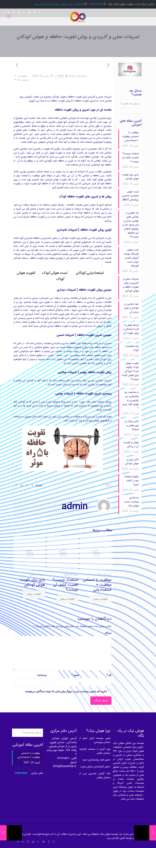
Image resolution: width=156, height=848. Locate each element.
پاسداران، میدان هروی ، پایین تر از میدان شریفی (59, 4)
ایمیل (75, 675)
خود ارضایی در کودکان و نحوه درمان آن (131, 308)
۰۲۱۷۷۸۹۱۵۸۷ (95, 4)
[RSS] (23, 842)
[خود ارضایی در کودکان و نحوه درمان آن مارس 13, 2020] (152, 832)
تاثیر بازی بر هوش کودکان (132, 461)
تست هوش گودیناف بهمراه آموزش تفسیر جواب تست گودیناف (131, 258)
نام (109, 675)
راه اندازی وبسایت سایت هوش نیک (131, 502)
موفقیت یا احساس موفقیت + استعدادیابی (97, 585)
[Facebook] (49, 842)
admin (60, 76)
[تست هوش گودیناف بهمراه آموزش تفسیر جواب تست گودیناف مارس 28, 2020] (3, 832)
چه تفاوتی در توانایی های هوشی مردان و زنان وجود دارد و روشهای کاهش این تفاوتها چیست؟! (131, 225)
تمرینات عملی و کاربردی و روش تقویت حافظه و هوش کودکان (131, 285)
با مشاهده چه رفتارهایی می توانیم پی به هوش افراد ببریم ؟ (131, 400)
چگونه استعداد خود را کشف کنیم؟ (131, 481)
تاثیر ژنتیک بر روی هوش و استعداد (132, 425)
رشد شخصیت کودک (132, 348)
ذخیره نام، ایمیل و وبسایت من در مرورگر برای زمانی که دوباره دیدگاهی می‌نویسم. (66, 691)
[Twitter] (43, 842)
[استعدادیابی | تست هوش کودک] (78, 17)
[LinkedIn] (33, 842)
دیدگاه (108, 633)
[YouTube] (38, 842)
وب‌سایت (41, 675)
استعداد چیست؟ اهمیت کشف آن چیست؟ (65, 585)
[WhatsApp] (54, 842)
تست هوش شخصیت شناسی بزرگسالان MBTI (130, 196)
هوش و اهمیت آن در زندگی (131, 444)
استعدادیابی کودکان (89, 273)
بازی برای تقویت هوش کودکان (32, 582)
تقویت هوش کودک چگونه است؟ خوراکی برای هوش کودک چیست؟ (130, 371)
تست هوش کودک (54, 273)
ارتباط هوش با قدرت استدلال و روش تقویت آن (131, 329)
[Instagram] (28, 842)
